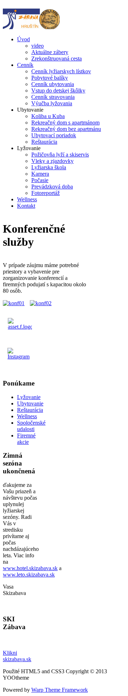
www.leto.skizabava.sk (29, 575)
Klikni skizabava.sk (17, 656)
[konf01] (14, 303)
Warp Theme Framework (59, 690)
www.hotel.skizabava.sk (30, 568)
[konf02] (41, 303)
